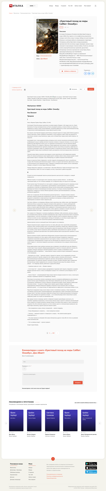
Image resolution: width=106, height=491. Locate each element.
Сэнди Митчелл (46, 100)
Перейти (91, 89)
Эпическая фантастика (25, 13)
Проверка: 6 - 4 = (27, 366)
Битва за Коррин (31, 434)
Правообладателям (51, 478)
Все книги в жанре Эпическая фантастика (85, 402)
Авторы (51, 5)
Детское (12, 477)
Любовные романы (15, 472)
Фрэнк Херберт (13, 436)
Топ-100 (70, 5)
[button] (95, 5)
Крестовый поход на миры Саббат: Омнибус (42, 13)
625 (53, 333)
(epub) (64, 98)
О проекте (63, 5)
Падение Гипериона (50, 434)
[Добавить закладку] (25, 90)
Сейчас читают (78, 5)
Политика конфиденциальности (55, 476)
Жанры (57, 5)
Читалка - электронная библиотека (88, 488)
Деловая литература (15, 479)
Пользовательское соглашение (54, 474)
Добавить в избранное (70, 71)
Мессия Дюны (66, 434)
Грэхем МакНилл (37, 100)
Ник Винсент (54, 100)
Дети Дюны (12, 434)
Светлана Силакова (50, 436)
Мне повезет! (87, 5)
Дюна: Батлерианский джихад (88, 434)
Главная (10, 13)
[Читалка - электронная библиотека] (16, 5)
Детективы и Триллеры (16, 470)
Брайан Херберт (31, 436)
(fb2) (61, 98)
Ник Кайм (29, 100)
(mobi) (68, 98)
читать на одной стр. (17, 89)
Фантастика (16, 13)
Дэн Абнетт (44, 59)
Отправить (78, 382)
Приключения (13, 474)
